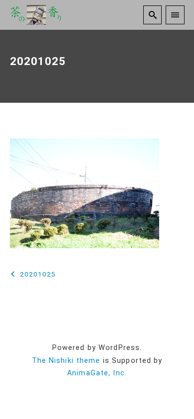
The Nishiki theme (66, 360)
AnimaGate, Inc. (97, 373)
